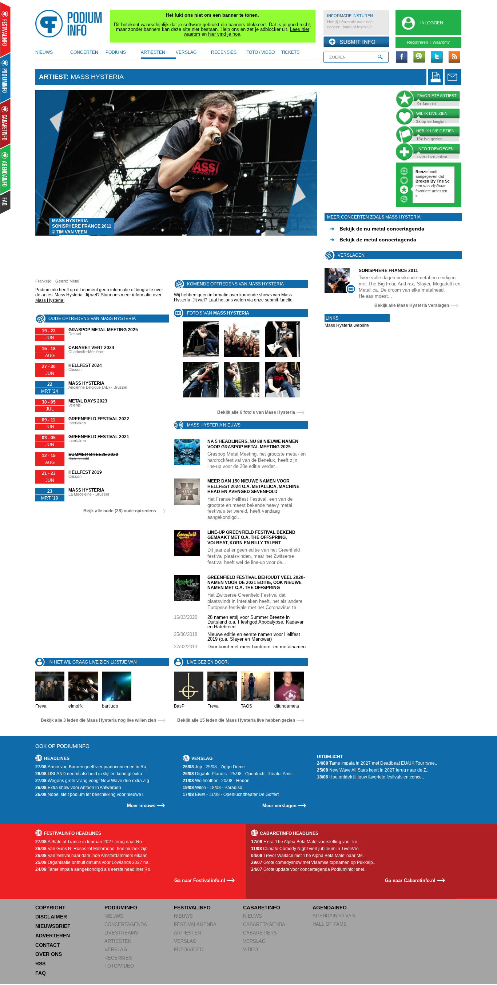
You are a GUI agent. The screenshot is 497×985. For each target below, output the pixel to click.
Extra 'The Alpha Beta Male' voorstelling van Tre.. (305, 842)
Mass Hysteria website (347, 325)
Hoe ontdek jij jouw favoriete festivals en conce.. (370, 777)
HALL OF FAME (330, 924)
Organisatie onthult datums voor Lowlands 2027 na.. (93, 862)
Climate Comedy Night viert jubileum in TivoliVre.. (306, 848)
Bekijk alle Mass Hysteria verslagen (411, 305)
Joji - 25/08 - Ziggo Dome (214, 767)
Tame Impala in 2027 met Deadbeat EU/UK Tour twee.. (377, 763)
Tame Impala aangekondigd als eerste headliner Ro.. (93, 869)
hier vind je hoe (224, 34)
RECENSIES (118, 958)
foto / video (260, 52)
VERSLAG (115, 949)
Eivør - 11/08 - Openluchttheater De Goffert (231, 794)
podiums (116, 52)
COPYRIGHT (50, 907)
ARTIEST (52, 76)
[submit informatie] (356, 42)
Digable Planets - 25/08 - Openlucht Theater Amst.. (239, 774)
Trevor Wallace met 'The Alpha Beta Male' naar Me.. (308, 855)
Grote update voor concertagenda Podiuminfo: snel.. (308, 869)
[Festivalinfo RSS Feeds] (454, 57)
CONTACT (47, 945)
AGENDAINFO (330, 907)
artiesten (153, 52)
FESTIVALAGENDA (195, 924)
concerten (84, 52)
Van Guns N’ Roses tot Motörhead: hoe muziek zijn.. (92, 848)
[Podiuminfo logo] (70, 23)
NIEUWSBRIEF (53, 926)
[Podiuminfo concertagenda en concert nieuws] (5, 77)
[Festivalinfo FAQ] (5, 202)
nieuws (44, 52)
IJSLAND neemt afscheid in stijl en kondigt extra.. (89, 774)
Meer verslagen (279, 805)
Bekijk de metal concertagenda (373, 240)
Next (300, 162)
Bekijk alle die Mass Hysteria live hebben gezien (236, 720)
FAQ (40, 973)
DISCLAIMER (51, 917)
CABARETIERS (260, 933)
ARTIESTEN (117, 941)
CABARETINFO (261, 907)
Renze (422, 171)
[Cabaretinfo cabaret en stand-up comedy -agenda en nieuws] (5, 123)
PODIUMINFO (120, 907)
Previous (52, 162)
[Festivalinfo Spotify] (419, 57)
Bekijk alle (256, 412)
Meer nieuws (141, 805)
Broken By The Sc (433, 181)
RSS (40, 963)
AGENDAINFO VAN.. (335, 915)
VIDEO (250, 949)
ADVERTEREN (52, 935)
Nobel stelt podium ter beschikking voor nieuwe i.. (90, 794)
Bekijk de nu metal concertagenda (377, 229)
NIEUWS (113, 916)
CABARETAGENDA (264, 924)
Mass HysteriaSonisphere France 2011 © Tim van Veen (81, 226)
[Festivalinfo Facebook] (401, 57)
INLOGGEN (431, 22)
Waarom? (441, 42)
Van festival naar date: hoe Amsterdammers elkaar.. (91, 855)
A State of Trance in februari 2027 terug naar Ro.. (89, 842)
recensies (223, 52)
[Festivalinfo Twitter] (436, 57)
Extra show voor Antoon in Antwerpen (78, 787)
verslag (186, 52)
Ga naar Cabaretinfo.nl (410, 880)
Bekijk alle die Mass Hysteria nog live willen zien (98, 720)
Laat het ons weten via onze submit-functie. (251, 300)
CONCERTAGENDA (125, 924)
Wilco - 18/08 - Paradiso (212, 787)
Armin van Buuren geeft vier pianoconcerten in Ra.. (91, 767)
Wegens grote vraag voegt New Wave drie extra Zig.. (93, 780)
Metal (74, 281)
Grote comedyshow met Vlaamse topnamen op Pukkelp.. (313, 862)
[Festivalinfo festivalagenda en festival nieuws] (5, 29)
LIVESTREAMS (121, 933)
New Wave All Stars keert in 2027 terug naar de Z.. (372, 770)
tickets (290, 52)
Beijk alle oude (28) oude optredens (119, 511)
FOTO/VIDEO (119, 966)
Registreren (417, 42)
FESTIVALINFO (192, 907)
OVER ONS (48, 954)
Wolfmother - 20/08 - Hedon (216, 780)
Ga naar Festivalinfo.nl (199, 880)
